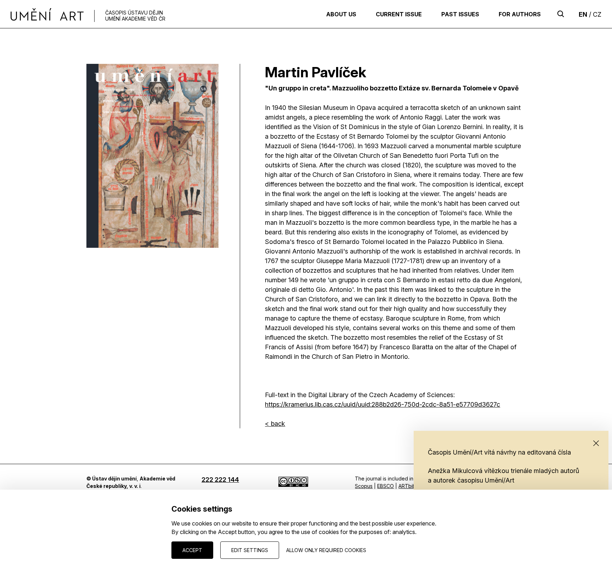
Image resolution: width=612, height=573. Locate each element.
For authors (520, 14)
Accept (192, 550)
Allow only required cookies (326, 550)
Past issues (460, 14)
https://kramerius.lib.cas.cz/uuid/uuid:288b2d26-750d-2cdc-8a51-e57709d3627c (382, 404)
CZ (597, 14)
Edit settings (249, 550)
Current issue (399, 14)
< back (275, 423)
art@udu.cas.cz (104, 512)
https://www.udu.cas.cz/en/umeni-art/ (129, 519)
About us (341, 14)
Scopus (364, 486)
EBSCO (385, 486)
